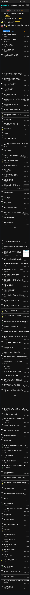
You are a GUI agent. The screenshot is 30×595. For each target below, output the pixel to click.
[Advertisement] (15, 66)
